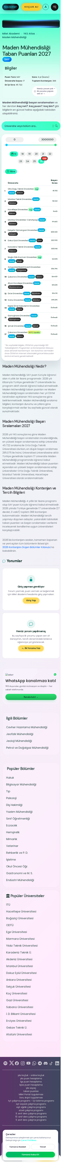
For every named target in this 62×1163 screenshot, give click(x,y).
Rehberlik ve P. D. (17, 853)
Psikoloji (11, 798)
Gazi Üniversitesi (17, 1000)
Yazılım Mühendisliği (19, 812)
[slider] (6, 145)
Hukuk (10, 777)
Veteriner (12, 846)
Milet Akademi (11, 33)
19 (29, 153)
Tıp (8, 791)
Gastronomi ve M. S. (19, 873)
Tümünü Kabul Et (30, 1154)
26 (41, 161)
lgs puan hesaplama (31, 1081)
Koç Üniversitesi (16, 993)
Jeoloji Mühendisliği (19, 741)
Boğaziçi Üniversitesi (19, 918)
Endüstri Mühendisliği (20, 880)
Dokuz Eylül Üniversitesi (21, 973)
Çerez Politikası (28, 1140)
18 (23, 153)
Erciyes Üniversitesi (18, 1021)
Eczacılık (11, 825)
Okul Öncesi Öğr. (17, 866)
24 (27, 161)
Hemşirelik (13, 832)
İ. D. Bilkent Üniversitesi (21, 1014)
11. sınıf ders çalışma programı (31, 1119)
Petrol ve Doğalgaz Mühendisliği (27, 748)
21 (43, 153)
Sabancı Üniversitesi (19, 1007)
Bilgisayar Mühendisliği (21, 784)
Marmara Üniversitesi (20, 939)
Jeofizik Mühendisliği (19, 734)
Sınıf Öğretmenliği (18, 818)
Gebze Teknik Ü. (16, 1027)
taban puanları (31, 1091)
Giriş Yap (31, 600)
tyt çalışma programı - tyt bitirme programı (31, 1100)
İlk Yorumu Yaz (32, 648)
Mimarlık (11, 839)
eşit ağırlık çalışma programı (31, 1107)
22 (50, 153)
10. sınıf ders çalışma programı (31, 1116)
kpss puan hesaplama (31, 1084)
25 (34, 161)
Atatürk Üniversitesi (19, 1034)
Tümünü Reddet (17, 1147)
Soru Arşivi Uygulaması (31, 1097)
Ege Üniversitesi (16, 932)
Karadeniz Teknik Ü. (18, 952)
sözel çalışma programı (31, 1110)
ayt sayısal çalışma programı (31, 1103)
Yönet (43, 1147)
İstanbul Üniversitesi (19, 966)
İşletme (11, 859)
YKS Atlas (29, 33)
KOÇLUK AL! (31, 6)
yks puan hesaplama (31, 1078)
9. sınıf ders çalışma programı (31, 1113)
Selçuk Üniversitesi (18, 986)
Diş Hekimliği (14, 805)
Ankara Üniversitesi (19, 980)
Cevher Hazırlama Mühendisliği (26, 727)
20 (36, 153)
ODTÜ (10, 925)
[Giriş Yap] (46, 7)
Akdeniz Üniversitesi (19, 959)
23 (20, 161)
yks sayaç (31, 1088)
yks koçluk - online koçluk (31, 1075)
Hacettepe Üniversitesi (21, 911)
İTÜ (8, 905)
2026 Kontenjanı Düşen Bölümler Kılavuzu (26, 547)
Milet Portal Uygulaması (31, 1094)
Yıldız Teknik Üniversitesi (22, 945)
